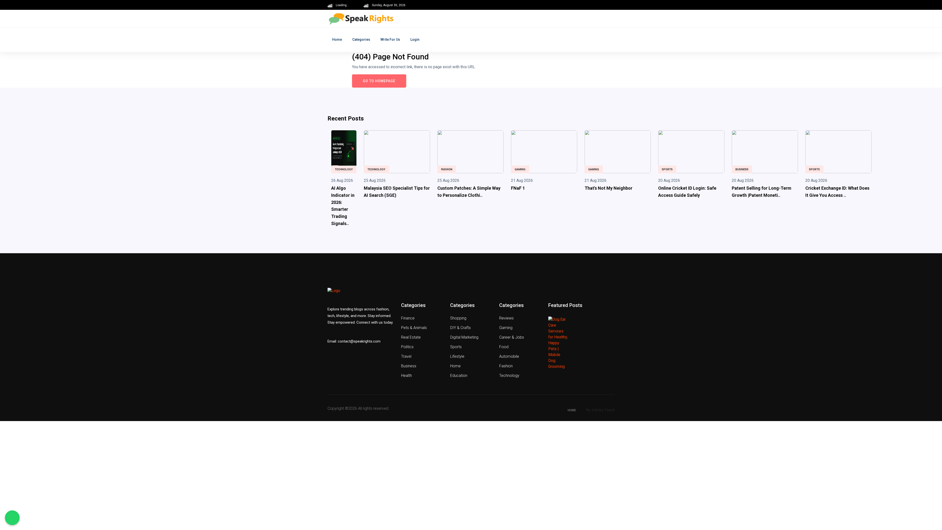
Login (414, 39)
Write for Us (390, 39)
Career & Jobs (511, 337)
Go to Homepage (379, 81)
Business (741, 169)
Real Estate (411, 337)
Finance (408, 318)
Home (337, 39)
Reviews (506, 318)
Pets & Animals (414, 327)
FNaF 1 (518, 188)
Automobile (509, 356)
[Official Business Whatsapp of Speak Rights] (12, 517)
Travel (406, 356)
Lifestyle (457, 356)
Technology (344, 169)
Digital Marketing (464, 337)
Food (504, 346)
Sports (667, 169)
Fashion (446, 169)
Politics (407, 346)
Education (458, 375)
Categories (361, 39)
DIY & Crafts (460, 327)
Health (406, 375)
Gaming (520, 169)
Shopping (458, 318)
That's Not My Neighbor (608, 188)
